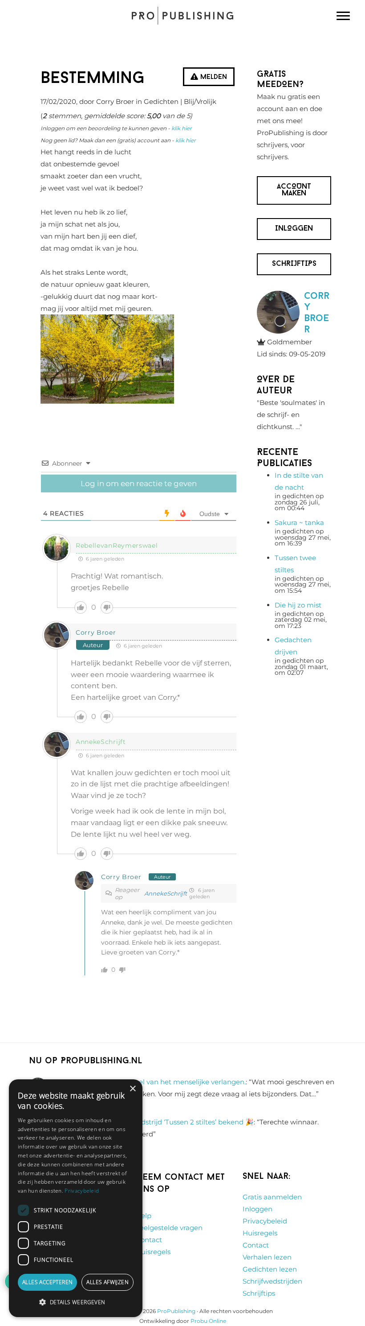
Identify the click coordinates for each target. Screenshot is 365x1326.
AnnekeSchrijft (101, 742)
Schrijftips (259, 1293)
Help (143, 1215)
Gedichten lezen (270, 1269)
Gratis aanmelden (272, 1197)
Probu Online (208, 1321)
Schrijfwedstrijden (272, 1281)
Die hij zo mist (298, 605)
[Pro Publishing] (182, 16)
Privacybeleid (265, 1221)
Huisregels (153, 1252)
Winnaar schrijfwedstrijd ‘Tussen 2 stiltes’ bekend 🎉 (167, 1122)
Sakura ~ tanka (299, 522)
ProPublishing (176, 1311)
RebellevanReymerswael (117, 545)
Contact (149, 1239)
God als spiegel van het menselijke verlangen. (170, 1082)
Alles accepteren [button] (47, 1282)
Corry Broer (96, 632)
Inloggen (257, 1209)
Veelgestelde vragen (169, 1227)
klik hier (181, 128)
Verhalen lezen (267, 1257)
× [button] (132, 1089)
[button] (76, 1302)
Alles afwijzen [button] (107, 1282)
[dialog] (75, 1198)
